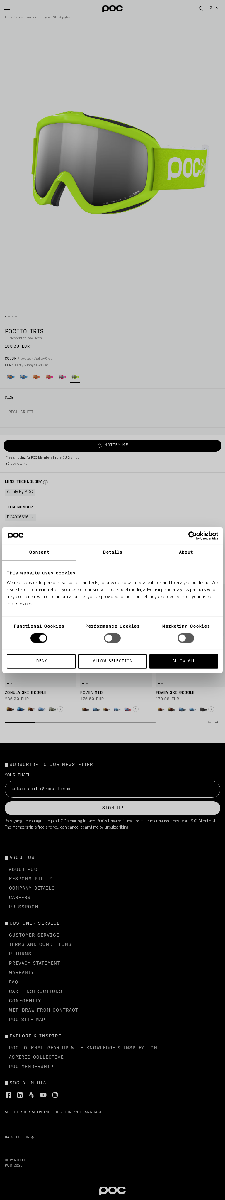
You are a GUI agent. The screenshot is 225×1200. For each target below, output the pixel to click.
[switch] (112, 638)
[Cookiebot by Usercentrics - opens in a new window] (192, 535)
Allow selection (112, 661)
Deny (41, 661)
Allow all (183, 661)
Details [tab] (112, 552)
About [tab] (186, 552)
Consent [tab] (39, 552)
